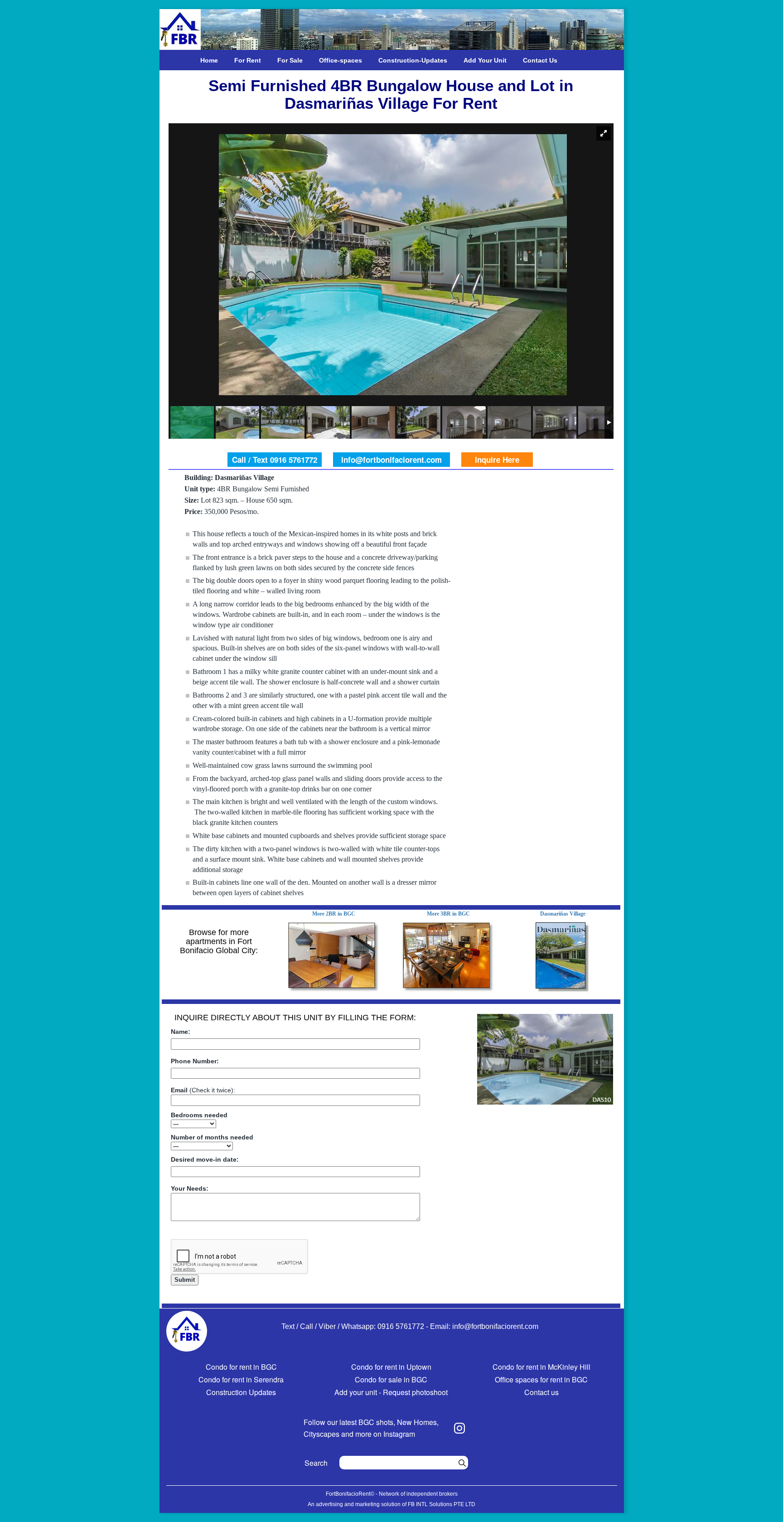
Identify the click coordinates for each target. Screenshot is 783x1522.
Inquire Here (497, 459)
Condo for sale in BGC (391, 1379)
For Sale (290, 60)
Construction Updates (241, 1392)
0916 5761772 (400, 1326)
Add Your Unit (485, 60)
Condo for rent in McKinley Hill (541, 1367)
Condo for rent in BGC (241, 1367)
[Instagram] (459, 1428)
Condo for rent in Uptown (391, 1367)
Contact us (541, 1392)
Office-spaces (340, 60)
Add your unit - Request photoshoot (391, 1392)
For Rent (247, 60)
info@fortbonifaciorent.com (391, 459)
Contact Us (540, 60)
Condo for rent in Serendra (241, 1379)
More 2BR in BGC (333, 914)
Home (209, 60)
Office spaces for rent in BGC (541, 1379)
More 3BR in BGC (448, 914)
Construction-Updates (412, 60)
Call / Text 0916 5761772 (274, 459)
